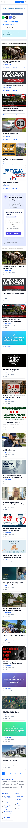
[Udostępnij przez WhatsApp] (3, 17)
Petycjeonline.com (6, 2)
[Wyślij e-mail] (10, 17)
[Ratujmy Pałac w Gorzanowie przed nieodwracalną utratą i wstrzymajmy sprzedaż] (14, 154)
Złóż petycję (19, 2)
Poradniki (5, 793)
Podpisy (14, 21)
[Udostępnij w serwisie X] (6, 17)
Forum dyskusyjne (9, 24)
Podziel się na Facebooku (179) (13, 14)
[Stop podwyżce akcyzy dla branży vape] (14, 81)
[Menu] (25, 2)
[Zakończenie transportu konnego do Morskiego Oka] (14, 57)
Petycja (5, 21)
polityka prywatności (8, 27)
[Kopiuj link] (14, 17)
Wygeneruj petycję (14, 233)
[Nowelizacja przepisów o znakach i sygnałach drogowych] (14, 129)
